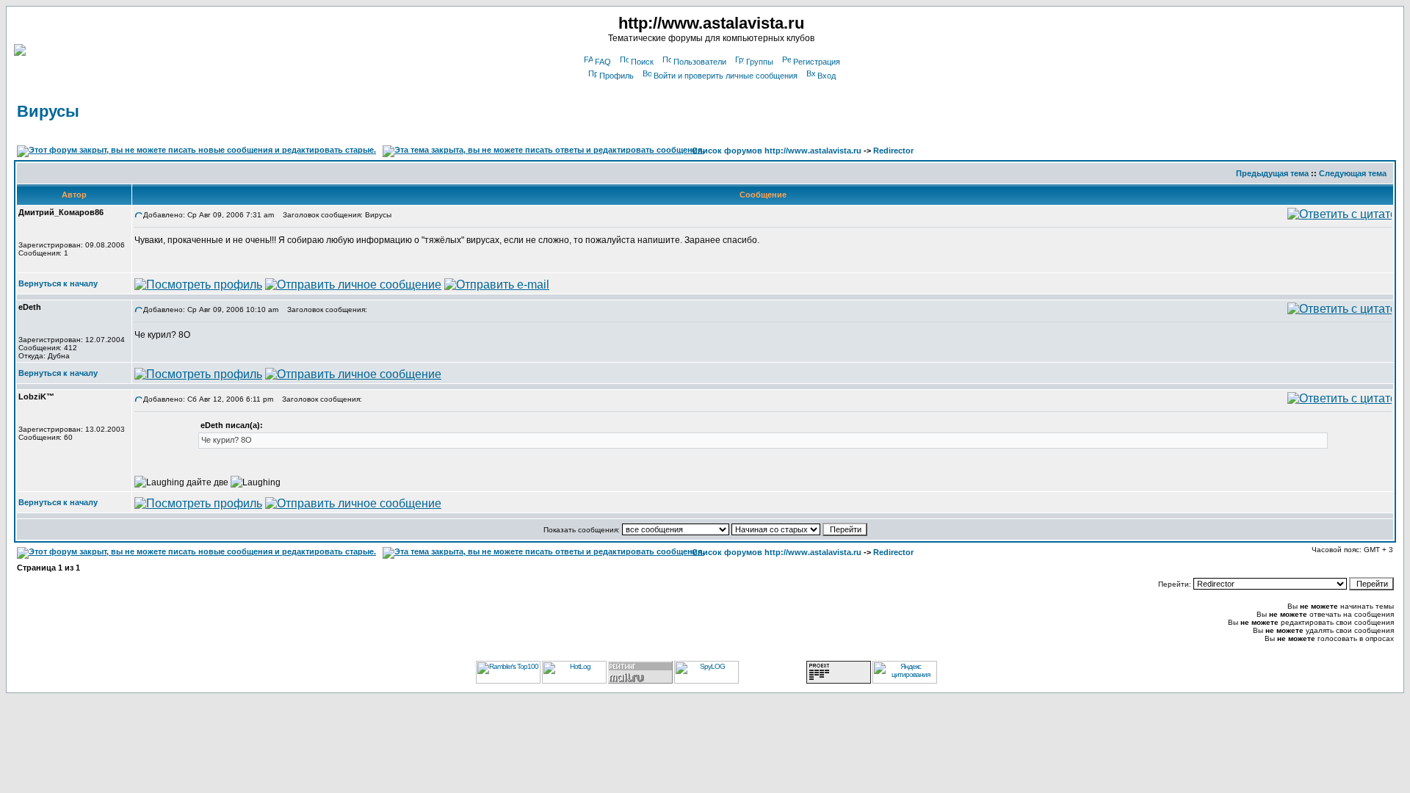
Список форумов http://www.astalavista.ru (776, 150)
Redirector (893, 150)
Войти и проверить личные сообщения (726, 75)
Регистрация (816, 61)
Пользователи (699, 61)
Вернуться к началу (58, 283)
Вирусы (48, 111)
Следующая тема (1352, 173)
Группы (759, 61)
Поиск (642, 61)
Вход (826, 75)
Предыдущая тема (1272, 173)
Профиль (616, 75)
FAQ (603, 61)
